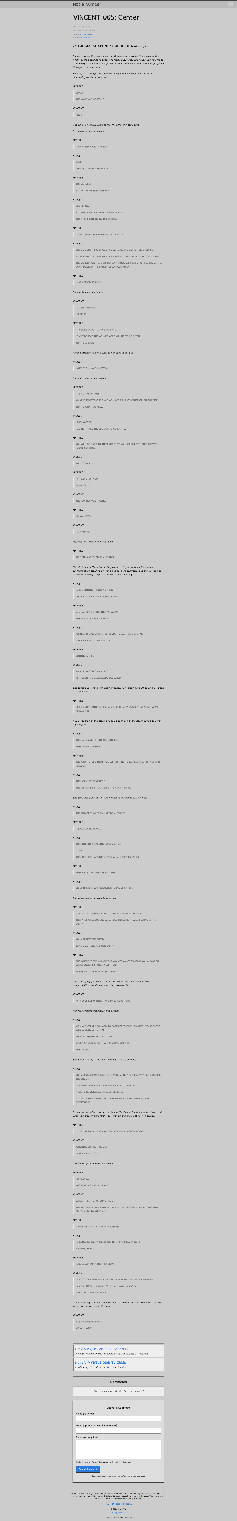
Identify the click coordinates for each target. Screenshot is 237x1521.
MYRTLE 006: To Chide (84, 38)
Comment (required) (87, 1437)
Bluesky (127, 1504)
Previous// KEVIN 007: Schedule (102, 1349)
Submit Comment (88, 1469)
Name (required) (85, 1414)
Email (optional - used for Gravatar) (96, 1425)
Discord (116, 1504)
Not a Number (87, 4)
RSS (107, 1504)
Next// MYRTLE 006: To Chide (100, 1362)
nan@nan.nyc (118, 1512)
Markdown (86, 1462)
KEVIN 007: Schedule (85, 34)
